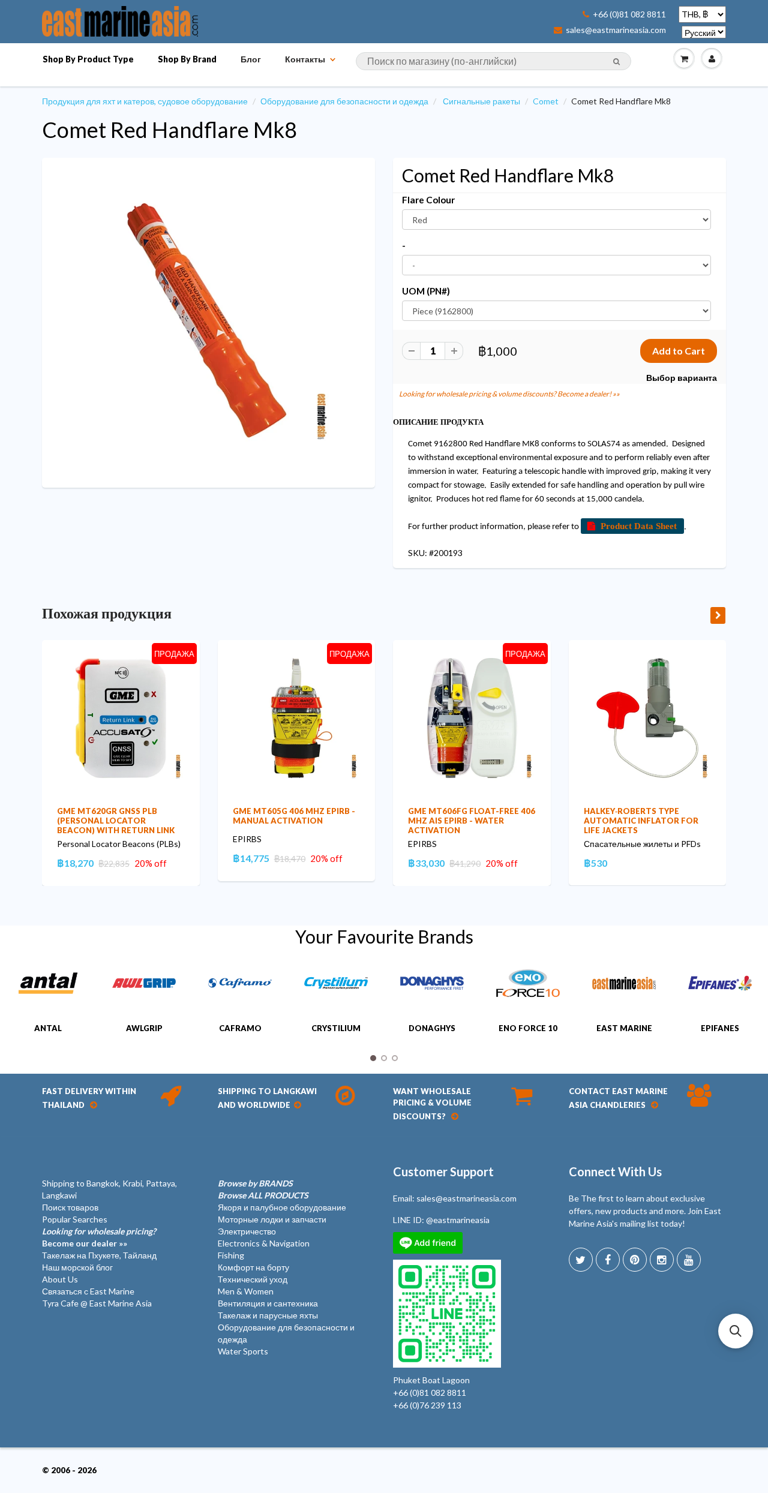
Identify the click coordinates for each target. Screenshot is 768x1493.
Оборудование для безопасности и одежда (344, 101)
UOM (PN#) (426, 291)
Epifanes (720, 1028)
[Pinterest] (635, 1260)
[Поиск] (616, 61)
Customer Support (443, 1171)
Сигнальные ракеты (481, 101)
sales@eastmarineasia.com (616, 30)
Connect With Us (615, 1171)
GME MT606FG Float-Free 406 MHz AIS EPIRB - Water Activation (471, 820)
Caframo (240, 1028)
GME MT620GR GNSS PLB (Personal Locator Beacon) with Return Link (116, 820)
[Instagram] (662, 1260)
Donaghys (432, 1028)
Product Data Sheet (639, 525)
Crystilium (336, 1028)
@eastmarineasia (458, 1220)
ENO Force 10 (528, 1028)
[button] (735, 1331)
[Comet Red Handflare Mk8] (208, 321)
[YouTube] (689, 1260)
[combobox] (493, 61)
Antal (48, 1028)
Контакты (305, 59)
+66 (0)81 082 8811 (629, 14)
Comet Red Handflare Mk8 (169, 129)
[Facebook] (608, 1260)
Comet (546, 101)
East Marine (624, 1028)
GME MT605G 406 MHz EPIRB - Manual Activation (294, 815)
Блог (251, 59)
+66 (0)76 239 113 (427, 1405)
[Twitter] (581, 1260)
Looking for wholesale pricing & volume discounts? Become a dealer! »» (509, 393)
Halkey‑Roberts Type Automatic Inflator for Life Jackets (641, 820)
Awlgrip (144, 1028)
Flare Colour (428, 199)
